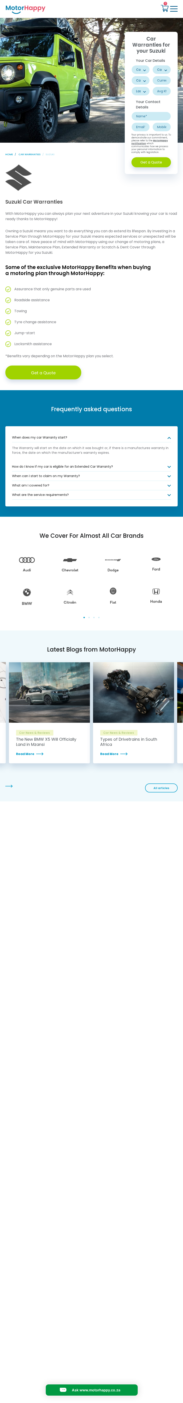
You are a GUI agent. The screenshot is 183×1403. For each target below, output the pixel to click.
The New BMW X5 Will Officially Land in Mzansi (46, 742)
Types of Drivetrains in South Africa (128, 742)
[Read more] (49, 754)
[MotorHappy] (47, 9)
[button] (164, 9)
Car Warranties (29, 154)
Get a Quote (151, 162)
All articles (161, 788)
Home (9, 154)
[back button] (8, 27)
